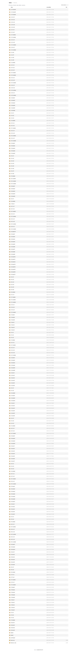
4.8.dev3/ (13, 627)
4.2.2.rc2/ (13, 350)
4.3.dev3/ (13, 408)
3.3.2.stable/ (13, 37)
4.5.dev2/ (13, 506)
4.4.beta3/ (13, 440)
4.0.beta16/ (13, 271)
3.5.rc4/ (12, 163)
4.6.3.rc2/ (13, 539)
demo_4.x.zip (13, 642)
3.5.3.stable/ (13, 140)
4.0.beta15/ (13, 269)
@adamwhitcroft (40, 649)
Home (10, 2)
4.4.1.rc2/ (13, 430)
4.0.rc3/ (12, 282)
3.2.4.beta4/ (13, 9)
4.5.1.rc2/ (13, 476)
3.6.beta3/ (13, 191)
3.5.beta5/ (13, 153)
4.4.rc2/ (12, 466)
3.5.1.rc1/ (12, 123)
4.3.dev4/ (13, 410)
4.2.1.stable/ (13, 345)
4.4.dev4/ (13, 453)
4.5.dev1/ (13, 504)
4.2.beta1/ (13, 357)
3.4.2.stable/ (13, 75)
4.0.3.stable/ (13, 223)
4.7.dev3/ (13, 604)
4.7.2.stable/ (13, 584)
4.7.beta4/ (13, 594)
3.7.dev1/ (12, 203)
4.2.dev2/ (13, 375)
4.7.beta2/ (13, 589)
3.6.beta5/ (13, 196)
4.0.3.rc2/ (13, 221)
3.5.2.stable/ (13, 135)
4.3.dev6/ (13, 415)
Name (12, 7)
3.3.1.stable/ (13, 34)
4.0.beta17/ (13, 274)
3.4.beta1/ (13, 97)
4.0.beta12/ (13, 261)
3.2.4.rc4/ (13, 24)
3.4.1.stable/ (13, 72)
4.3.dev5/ (13, 413)
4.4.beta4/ (13, 443)
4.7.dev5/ (13, 609)
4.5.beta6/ (13, 498)
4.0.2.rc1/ (13, 213)
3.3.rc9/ (12, 59)
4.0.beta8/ (13, 251)
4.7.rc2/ (12, 615)
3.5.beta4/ (13, 150)
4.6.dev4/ (13, 559)
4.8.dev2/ (13, 625)
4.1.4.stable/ (13, 312)
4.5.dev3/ (13, 509)
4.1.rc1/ (12, 332)
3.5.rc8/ (12, 173)
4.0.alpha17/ (13, 231)
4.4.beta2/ (13, 438)
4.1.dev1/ (12, 322)
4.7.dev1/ (12, 599)
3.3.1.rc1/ (12, 29)
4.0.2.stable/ (13, 216)
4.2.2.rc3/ (13, 352)
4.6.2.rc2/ (13, 531)
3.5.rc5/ (12, 165)
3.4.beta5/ (13, 107)
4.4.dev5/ (13, 456)
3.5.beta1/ (13, 143)
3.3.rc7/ (12, 54)
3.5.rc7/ (12, 170)
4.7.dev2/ (13, 602)
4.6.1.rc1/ (12, 524)
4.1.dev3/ (13, 327)
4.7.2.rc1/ (12, 582)
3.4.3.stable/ (13, 82)
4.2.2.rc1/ (13, 347)
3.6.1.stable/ (13, 178)
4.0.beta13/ (13, 264)
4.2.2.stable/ (13, 355)
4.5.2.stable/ (13, 483)
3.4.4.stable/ (13, 90)
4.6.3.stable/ (13, 541)
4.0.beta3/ (13, 239)
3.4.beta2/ (13, 100)
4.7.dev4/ (13, 607)
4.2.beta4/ (13, 365)
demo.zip (13, 640)
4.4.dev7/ (13, 461)
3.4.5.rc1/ (13, 92)
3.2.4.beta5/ (13, 12)
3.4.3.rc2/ (13, 80)
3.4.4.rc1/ (13, 85)
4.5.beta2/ (13, 488)
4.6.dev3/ (13, 557)
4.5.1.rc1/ (12, 473)
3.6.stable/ (13, 201)
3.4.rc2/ (12, 115)
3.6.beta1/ (13, 186)
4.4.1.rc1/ (12, 428)
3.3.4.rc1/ (13, 47)
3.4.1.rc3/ (13, 70)
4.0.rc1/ (12, 276)
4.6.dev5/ (13, 562)
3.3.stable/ (13, 62)
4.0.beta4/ (13, 241)
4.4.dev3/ (13, 451)
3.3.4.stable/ (13, 49)
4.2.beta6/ (13, 370)
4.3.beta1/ (13, 395)
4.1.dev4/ (13, 329)
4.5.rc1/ (12, 516)
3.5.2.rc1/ (13, 130)
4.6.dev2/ (13, 554)
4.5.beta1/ (13, 486)
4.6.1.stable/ (13, 526)
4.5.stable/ (13, 521)
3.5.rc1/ (12, 155)
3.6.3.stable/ (13, 183)
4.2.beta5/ (13, 367)
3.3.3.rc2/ (13, 42)
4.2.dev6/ (13, 385)
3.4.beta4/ (13, 105)
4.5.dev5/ (13, 514)
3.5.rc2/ (12, 158)
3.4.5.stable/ (13, 95)
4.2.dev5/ (13, 382)
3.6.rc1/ (12, 198)
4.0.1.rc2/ (13, 208)
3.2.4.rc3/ (13, 22)
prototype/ (13, 637)
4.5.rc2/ (12, 519)
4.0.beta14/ (13, 266)
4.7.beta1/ (13, 587)
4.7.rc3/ (12, 617)
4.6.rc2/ (12, 569)
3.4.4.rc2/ (13, 87)
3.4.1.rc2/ (13, 67)
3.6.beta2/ (13, 188)
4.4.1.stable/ (13, 433)
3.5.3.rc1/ (13, 138)
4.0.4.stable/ (13, 229)
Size (66, 7)
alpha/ (12, 632)
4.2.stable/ (13, 393)
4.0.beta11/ (13, 259)
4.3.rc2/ (12, 420)
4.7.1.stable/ (13, 579)
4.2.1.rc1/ (12, 342)
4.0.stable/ (13, 292)
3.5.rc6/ (12, 168)
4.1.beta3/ (13, 319)
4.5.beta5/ (13, 496)
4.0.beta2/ (13, 236)
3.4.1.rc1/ (12, 65)
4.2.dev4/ (13, 380)
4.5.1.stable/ (13, 478)
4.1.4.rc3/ (13, 309)
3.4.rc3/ (12, 118)
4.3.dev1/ (13, 403)
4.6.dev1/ (13, 551)
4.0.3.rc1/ (13, 218)
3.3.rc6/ (12, 52)
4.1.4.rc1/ (12, 304)
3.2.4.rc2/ (13, 19)
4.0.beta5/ (13, 244)
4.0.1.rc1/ (12, 206)
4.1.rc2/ (12, 334)
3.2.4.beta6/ (13, 14)
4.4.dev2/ (13, 448)
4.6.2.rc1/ (13, 529)
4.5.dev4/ (13, 511)
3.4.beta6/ (13, 110)
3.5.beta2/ (13, 145)
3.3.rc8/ (12, 57)
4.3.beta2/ (13, 398)
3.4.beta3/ (13, 102)
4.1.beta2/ (13, 317)
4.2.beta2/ (13, 360)
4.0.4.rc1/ (13, 226)
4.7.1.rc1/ (12, 574)
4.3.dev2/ (13, 405)
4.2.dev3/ (13, 377)
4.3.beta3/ (13, 400)
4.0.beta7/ (13, 249)
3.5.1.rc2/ (13, 125)
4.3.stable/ (13, 425)
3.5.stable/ (13, 176)
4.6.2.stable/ (13, 534)
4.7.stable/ (13, 620)
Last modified (49, 7)
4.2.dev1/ (13, 372)
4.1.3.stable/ (13, 302)
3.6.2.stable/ (13, 181)
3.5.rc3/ (12, 160)
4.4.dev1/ (13, 446)
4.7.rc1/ (12, 612)
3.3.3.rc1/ (13, 39)
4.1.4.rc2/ (13, 307)
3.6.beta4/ (13, 193)
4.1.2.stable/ (13, 299)
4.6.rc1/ (12, 567)
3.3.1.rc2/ (13, 32)
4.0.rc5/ (12, 287)
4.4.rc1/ (12, 463)
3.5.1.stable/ (13, 128)
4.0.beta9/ (13, 254)
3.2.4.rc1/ (13, 17)
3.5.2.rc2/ (13, 133)
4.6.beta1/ (13, 544)
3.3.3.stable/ (13, 44)
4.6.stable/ (13, 572)
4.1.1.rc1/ (12, 294)
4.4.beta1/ (13, 435)
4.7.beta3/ (13, 592)
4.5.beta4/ (13, 493)
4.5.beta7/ (13, 501)
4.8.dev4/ (13, 630)
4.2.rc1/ (12, 387)
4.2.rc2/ (12, 390)
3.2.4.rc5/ (13, 27)
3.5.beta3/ (13, 148)
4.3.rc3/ (12, 423)
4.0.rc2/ (12, 279)
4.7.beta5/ (13, 597)
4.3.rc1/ (12, 418)
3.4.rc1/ (12, 112)
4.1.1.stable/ (13, 297)
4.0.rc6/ (12, 289)
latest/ (12, 635)
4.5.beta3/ (13, 491)
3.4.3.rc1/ (13, 77)
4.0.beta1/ (13, 234)
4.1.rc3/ (12, 337)
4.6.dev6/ (13, 564)
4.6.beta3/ (13, 549)
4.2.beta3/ (13, 362)
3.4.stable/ (13, 120)
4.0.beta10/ (13, 256)
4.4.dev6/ (13, 458)
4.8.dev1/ (13, 622)
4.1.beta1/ (13, 314)
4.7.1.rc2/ (12, 577)
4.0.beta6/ (13, 246)
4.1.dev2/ (12, 324)
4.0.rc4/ (12, 284)
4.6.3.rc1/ (13, 536)
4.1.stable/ (13, 340)
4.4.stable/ (13, 471)
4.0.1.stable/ (13, 211)
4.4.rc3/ (12, 468)
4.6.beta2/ (13, 546)
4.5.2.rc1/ (13, 481)
